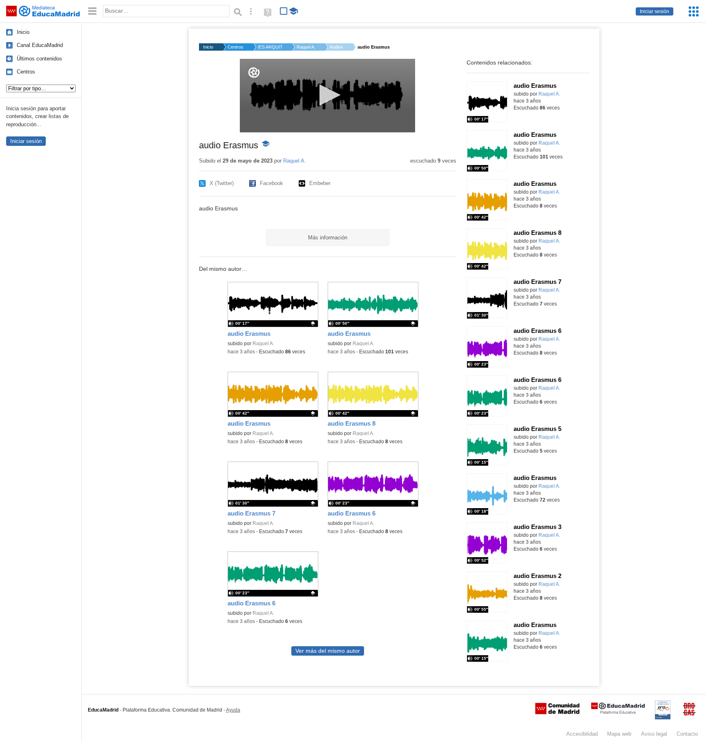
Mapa (619, 734)
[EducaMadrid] (618, 712)
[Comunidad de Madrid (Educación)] (557, 712)
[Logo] (254, 72)
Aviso (654, 734)
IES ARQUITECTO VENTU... (270, 47)
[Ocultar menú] (92, 11)
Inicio (23, 32)
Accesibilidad (582, 734)
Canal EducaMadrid (40, 45)
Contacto (687, 734)
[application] (327, 95)
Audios (336, 47)
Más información (327, 237)
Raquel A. (306, 47)
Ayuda (233, 710)
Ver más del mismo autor (327, 651)
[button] (327, 95)
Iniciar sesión (654, 11)
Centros (26, 72)
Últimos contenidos (39, 59)
